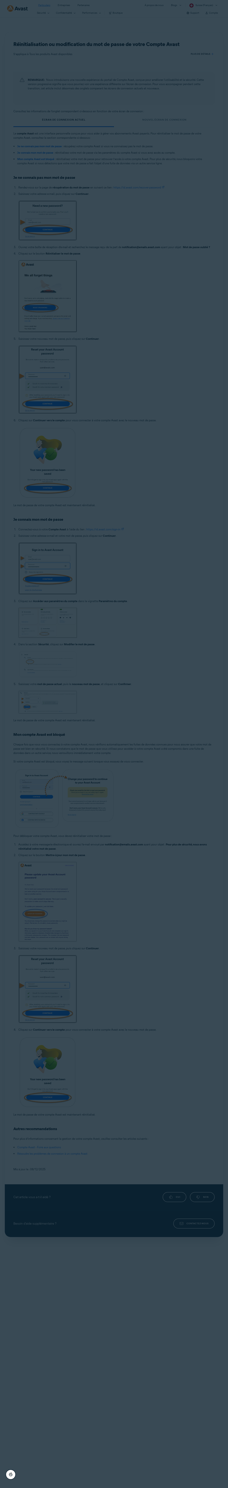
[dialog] (114, 744)
